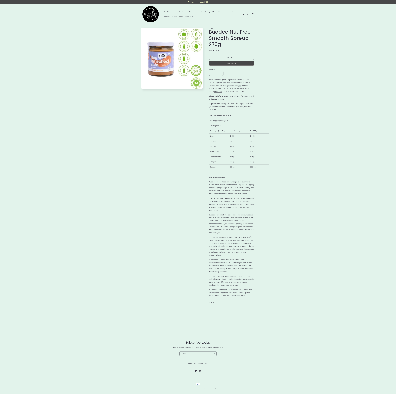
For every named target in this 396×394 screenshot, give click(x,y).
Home (190, 363)
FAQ (206, 363)
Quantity (212, 69)
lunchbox (218, 91)
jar (240, 85)
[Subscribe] (214, 353)
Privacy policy (211, 388)
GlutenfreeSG (177, 388)
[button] (182, 16)
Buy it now (231, 63)
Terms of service (223, 388)
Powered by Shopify (188, 388)
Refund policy (200, 388)
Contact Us (198, 363)
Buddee (228, 198)
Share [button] (213, 302)
